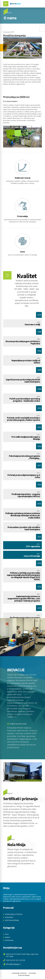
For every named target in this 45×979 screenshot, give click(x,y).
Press (7, 934)
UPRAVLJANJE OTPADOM (13, 914)
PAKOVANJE (9, 917)
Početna (8, 12)
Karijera (7, 937)
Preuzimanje (9, 940)
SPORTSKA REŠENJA (12, 920)
